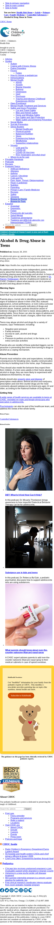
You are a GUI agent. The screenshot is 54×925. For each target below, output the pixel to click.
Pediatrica (7, 863)
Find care (9, 813)
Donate (13, 830)
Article (38, 12)
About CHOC (16, 827)
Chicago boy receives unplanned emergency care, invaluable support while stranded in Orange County (29, 869)
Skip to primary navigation (17, 3)
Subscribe (10, 227)
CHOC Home (6, 21)
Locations (15, 823)
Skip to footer (11, 8)
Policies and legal (13, 839)
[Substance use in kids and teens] (28, 567)
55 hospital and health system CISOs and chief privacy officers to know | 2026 (27, 855)
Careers (14, 832)
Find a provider (17, 816)
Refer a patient (17, 820)
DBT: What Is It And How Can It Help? (23, 495)
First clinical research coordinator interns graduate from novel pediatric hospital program (28, 883)
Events (13, 834)
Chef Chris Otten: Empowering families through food (29, 858)
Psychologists (6, 406)
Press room (15, 837)
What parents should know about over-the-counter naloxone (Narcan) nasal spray (26, 651)
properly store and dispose (30, 379)
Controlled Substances (37, 15)
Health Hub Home (25, 12)
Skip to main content (14, 5)
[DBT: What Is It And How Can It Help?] (28, 490)
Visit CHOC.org (12, 825)
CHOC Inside (9, 844)
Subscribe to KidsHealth (21, 695)
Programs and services (21, 818)
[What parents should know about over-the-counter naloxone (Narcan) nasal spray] (28, 645)
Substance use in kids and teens (21, 572)
